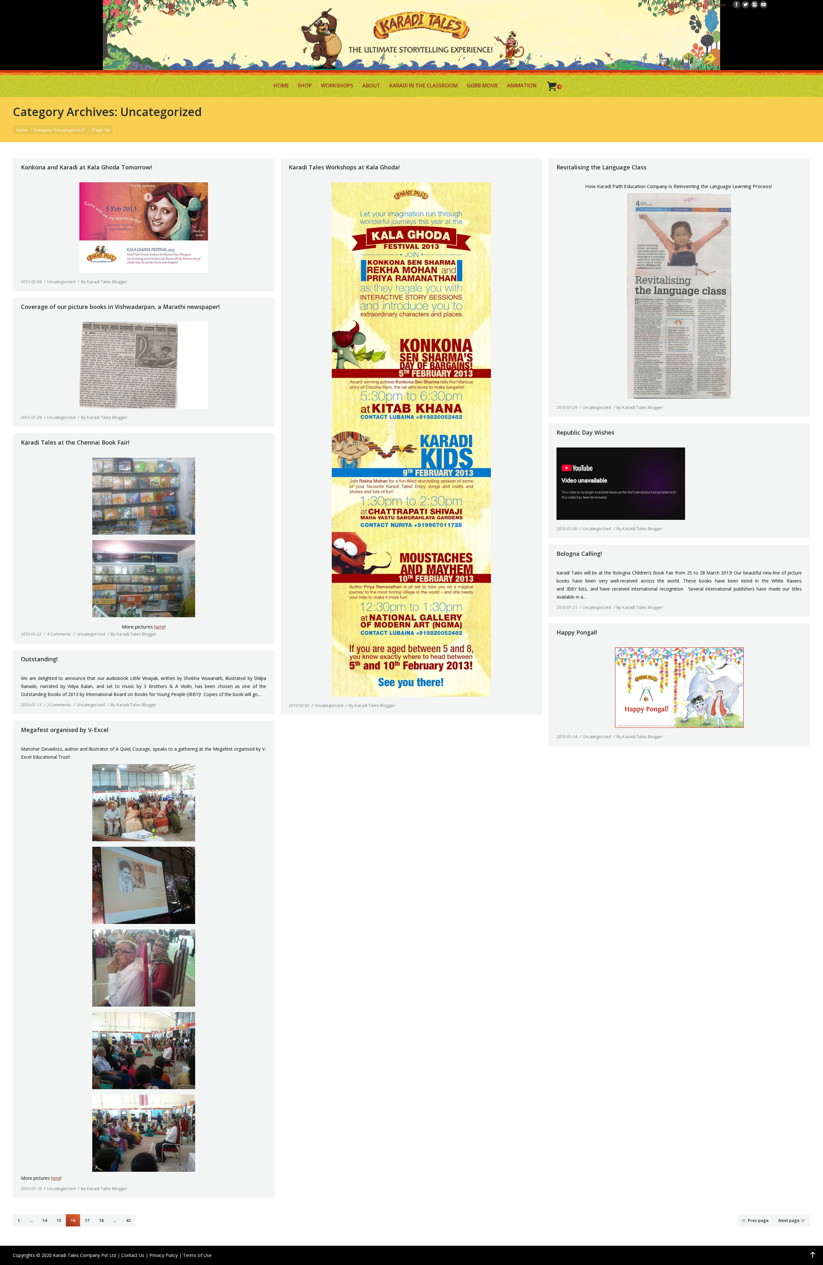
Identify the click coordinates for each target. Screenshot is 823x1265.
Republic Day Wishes (585, 432)
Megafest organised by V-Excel (65, 730)
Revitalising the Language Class (601, 167)
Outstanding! (39, 659)
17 (87, 1220)
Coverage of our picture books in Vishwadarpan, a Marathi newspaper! (120, 307)
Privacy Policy (163, 1255)
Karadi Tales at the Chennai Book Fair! (75, 442)
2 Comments (59, 705)
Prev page (758, 1220)
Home (22, 130)
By (104, 282)
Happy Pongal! (576, 632)
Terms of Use (197, 1255)
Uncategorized (61, 282)
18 (101, 1220)
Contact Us (132, 1255)
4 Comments (59, 634)
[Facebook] (736, 4)
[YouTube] (763, 4)
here (159, 626)
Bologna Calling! (579, 553)
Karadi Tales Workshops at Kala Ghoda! (344, 167)
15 (59, 1220)
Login (685, 4)
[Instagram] (754, 4)
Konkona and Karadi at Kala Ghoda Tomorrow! (86, 167)
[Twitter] (745, 4)
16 (73, 1220)
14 (44, 1220)
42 (128, 1220)
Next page (789, 1220)
